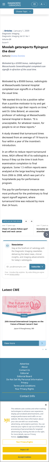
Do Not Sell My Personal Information (24, 379)
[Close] (46, 405)
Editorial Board (24, 376)
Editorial (24, 373)
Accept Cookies (24, 457)
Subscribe (35, 266)
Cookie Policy (22, 437)
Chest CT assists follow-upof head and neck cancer (14, 230)
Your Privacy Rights (24, 388)
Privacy (24, 382)
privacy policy (14, 274)
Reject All (24, 449)
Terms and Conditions (24, 385)
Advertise (24, 363)
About (25, 366)
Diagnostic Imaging (10, 33)
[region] (24, 431)
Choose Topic (21, 11)
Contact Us (24, 370)
